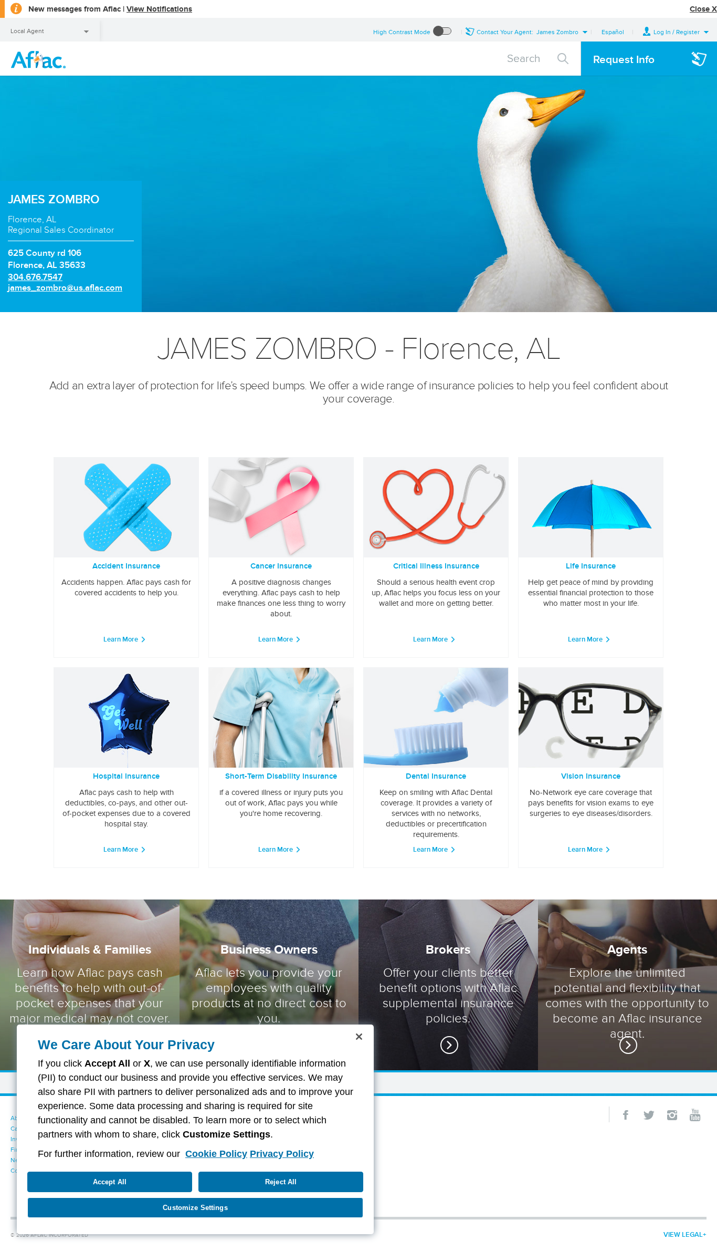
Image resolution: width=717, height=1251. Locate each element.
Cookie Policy (216, 1154)
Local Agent (27, 30)
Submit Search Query (563, 57)
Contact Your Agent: (527, 31)
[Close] (359, 1036)
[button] (676, 32)
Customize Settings (195, 1208)
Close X (703, 9)
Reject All (281, 1182)
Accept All (109, 1182)
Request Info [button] (624, 59)
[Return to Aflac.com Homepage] (40, 59)
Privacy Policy (282, 1154)
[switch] (442, 31)
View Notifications (159, 9)
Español (613, 31)
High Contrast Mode (401, 31)
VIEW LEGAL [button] (683, 1234)
